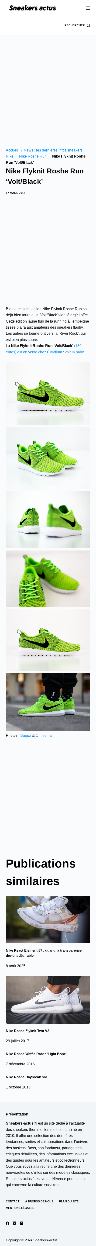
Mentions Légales (20, 1208)
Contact (12, 1201)
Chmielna (44, 735)
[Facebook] (7, 1223)
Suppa (25, 735)
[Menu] (88, 8)
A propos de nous (39, 1201)
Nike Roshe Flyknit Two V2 (27, 1031)
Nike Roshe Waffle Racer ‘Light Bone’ (36, 1054)
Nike (10, 156)
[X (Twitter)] (14, 1223)
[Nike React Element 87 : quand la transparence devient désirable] (48, 919)
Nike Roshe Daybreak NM (26, 1077)
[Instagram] (21, 1223)
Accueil (12, 150)
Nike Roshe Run (33, 156)
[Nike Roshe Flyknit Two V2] (48, 1000)
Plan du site (69, 1201)
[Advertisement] (48, 85)
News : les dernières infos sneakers (53, 150)
